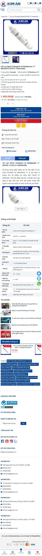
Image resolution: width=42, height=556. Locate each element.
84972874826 (21, 120)
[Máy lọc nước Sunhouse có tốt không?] (6, 327)
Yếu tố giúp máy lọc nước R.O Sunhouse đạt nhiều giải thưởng (26, 332)
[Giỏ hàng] (33, 4)
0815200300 (7, 522)
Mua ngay (21, 115)
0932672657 (32, 151)
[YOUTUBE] (7, 441)
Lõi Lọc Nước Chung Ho (8, 384)
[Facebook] (39, 273)
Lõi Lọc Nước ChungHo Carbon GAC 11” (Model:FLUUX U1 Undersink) (23, 347)
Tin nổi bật (5, 300)
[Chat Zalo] (26, 151)
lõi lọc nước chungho (8, 377)
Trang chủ (4, 554)
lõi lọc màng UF (6, 367)
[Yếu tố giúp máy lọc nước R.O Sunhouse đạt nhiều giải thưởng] (6, 334)
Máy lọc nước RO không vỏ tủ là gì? (23, 310)
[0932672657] (38, 283)
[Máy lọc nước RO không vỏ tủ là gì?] (6, 313)
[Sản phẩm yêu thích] (29, 4)
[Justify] (38, 10)
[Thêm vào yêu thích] (19, 125)
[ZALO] (15, 441)
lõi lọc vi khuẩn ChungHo (9, 364)
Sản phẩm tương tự (10, 342)
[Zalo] (39, 278)
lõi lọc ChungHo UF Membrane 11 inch (19, 361)
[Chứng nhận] (21, 403)
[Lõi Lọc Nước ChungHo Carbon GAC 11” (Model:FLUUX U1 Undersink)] (6, 350)
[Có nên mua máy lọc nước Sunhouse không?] (6, 320)
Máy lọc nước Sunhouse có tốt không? (25, 325)
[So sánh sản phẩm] (38, 4)
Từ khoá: (4, 361)
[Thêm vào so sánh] (24, 125)
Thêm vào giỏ (21, 110)
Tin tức (29, 554)
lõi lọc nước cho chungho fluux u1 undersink (15, 380)
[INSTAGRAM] (11, 441)
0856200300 (7, 486)
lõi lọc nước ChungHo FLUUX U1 (28, 364)
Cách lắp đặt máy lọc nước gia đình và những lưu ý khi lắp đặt (24, 305)
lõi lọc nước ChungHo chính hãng (26, 377)
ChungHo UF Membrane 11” (23, 371)
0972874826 (7, 504)
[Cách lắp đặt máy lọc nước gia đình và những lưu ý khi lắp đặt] (6, 306)
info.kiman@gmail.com (10, 474)
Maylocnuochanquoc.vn (8, 452)
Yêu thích (37, 554)
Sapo (25, 539)
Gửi (23, 423)
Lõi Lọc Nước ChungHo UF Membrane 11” (14, 374)
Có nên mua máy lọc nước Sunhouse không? (26, 318)
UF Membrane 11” (7, 371)
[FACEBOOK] (2, 441)
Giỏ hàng (21, 553)
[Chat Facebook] (7, 151)
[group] (21, 36)
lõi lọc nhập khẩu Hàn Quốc (21, 367)
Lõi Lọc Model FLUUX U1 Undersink (28, 384)
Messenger (12, 151)
